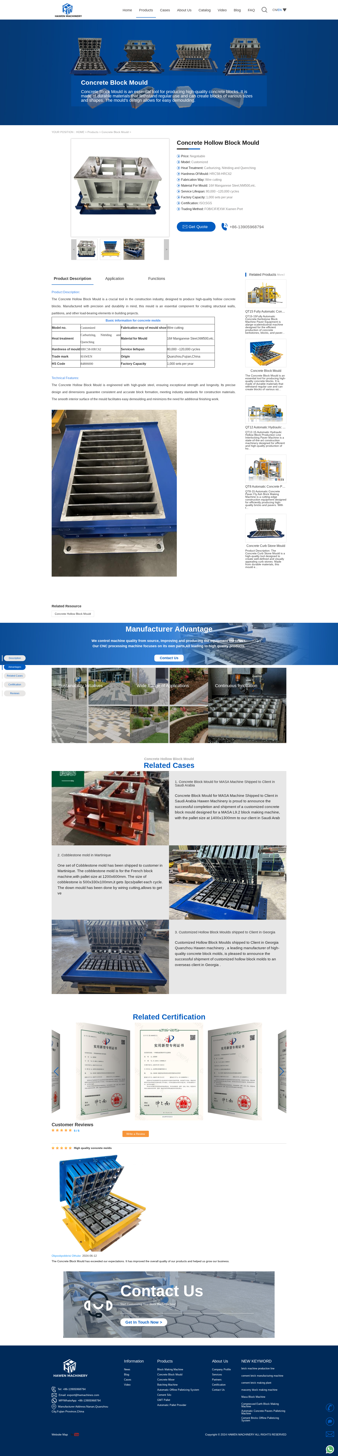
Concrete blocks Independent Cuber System (261, 1419)
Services (217, 1374)
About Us (220, 1361)
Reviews (14, 693)
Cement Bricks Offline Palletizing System (260, 1404)
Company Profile (221, 1369)
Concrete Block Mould (115, 132)
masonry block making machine (259, 1375)
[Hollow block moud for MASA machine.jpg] (87, 249)
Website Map (60, 1434)
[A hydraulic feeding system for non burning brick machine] (103, 1071)
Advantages (14, 667)
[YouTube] (76, 1434)
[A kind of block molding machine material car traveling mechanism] (169, 1071)
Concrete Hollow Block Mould (73, 613)
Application (114, 278)
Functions (156, 278)
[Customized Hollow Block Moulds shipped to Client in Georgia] (110, 957)
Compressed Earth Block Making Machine (260, 1390)
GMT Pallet (163, 1399)
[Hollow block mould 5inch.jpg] (110, 249)
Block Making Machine (170, 1369)
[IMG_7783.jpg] (134, 249)
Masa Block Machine (253, 1382)
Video (127, 1384)
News (127, 1369)
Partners (217, 1379)
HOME (80, 132)
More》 (281, 274)
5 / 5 (76, 1130)
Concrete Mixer (165, 1379)
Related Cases (15, 675)
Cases (127, 1379)
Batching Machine (167, 1384)
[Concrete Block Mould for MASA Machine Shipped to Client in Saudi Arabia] (110, 808)
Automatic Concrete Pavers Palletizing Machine (263, 1397)
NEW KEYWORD (256, 1361)
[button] (56, 1071)
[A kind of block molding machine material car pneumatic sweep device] (235, 1071)
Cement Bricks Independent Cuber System (260, 1412)
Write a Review (135, 1133)
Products (92, 132)
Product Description (72, 278)
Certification (14, 684)
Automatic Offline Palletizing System (178, 1389)
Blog (126, 1374)
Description (15, 658)
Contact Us (169, 658)
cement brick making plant (256, 1368)
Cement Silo (164, 1394)
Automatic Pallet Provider (171, 1405)
